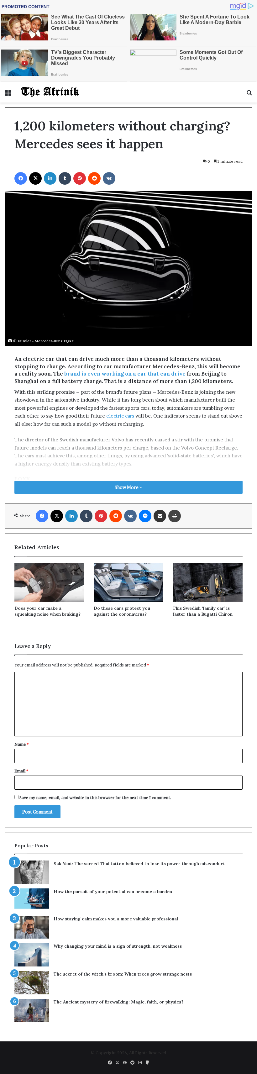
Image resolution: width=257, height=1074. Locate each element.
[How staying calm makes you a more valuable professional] (31, 927)
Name (21, 744)
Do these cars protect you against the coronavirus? (122, 611)
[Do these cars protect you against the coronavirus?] (129, 582)
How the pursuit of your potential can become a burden (113, 891)
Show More (127, 487)
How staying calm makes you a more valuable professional (116, 919)
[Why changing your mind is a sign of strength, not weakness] (31, 954)
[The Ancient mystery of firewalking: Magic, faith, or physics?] (31, 1010)
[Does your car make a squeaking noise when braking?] (49, 582)
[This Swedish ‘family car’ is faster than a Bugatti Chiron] (208, 582)
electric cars (120, 416)
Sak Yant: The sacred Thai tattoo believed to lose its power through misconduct (139, 863)
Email (21, 770)
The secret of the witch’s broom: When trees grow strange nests (123, 974)
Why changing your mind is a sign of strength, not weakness (118, 946)
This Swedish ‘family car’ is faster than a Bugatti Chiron (203, 611)
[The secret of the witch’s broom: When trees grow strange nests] (31, 982)
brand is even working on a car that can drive (125, 373)
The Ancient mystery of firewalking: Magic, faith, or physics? (118, 1002)
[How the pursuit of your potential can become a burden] (31, 899)
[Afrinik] (50, 92)
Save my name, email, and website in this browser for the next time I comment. (95, 797)
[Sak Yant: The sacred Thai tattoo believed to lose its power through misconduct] (31, 872)
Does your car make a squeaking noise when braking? (47, 611)
